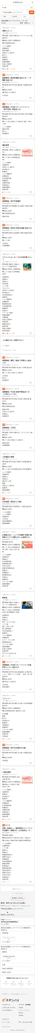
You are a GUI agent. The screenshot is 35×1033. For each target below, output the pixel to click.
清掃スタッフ (7, 31)
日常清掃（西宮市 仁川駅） (12, 502)
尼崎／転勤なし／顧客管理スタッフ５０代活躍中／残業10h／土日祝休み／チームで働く (17, 830)
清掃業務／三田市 (9, 428)
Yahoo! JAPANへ (6, 1026)
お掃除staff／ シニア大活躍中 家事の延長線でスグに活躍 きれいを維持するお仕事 (17, 537)
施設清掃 (5, 145)
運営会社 (21, 1012)
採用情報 (21, 1015)
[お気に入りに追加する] (30, 69)
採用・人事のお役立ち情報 (25, 1022)
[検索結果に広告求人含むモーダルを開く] (5, 23)
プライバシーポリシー (24, 1010)
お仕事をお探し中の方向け (9, 1007)
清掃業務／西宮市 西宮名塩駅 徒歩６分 (17, 228)
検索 (31, 12)
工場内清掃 (6, 772)
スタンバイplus (6, 1022)
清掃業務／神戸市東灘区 (11, 201)
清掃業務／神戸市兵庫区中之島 (14, 748)
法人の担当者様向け (7, 1010)
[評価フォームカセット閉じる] (32, 977)
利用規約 (21, 1007)
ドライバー (6, 699)
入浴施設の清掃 (8, 457)
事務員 (4, 598)
